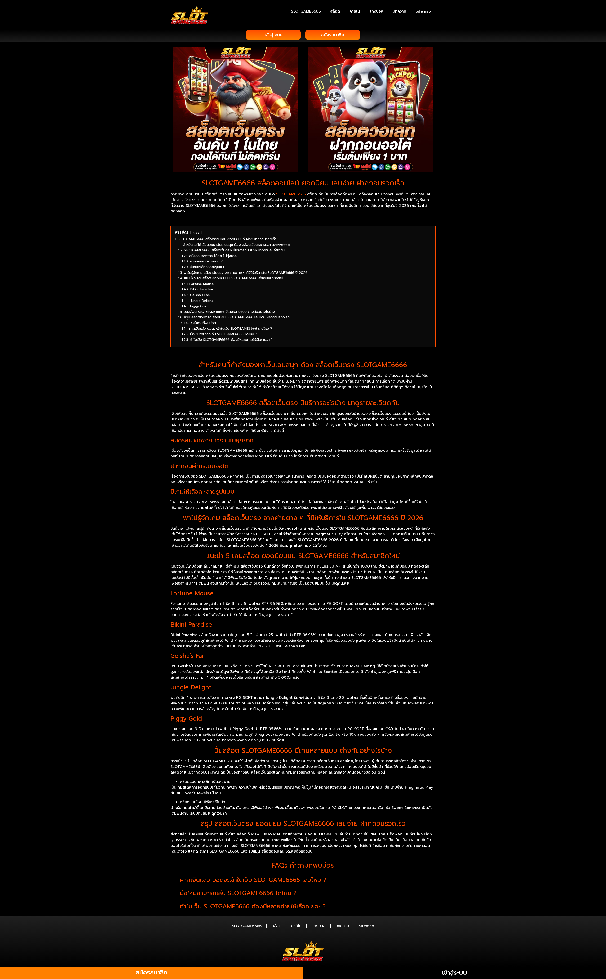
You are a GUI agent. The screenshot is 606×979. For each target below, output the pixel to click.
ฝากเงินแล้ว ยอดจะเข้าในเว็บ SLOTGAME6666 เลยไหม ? (253, 879)
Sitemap (423, 11)
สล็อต (335, 11)
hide (196, 232)
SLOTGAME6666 (306, 11)
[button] (303, 880)
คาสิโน (354, 11)
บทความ (399, 11)
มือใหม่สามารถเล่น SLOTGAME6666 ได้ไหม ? (238, 893)
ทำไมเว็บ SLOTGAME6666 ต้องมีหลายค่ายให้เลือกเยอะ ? (252, 906)
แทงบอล (376, 11)
